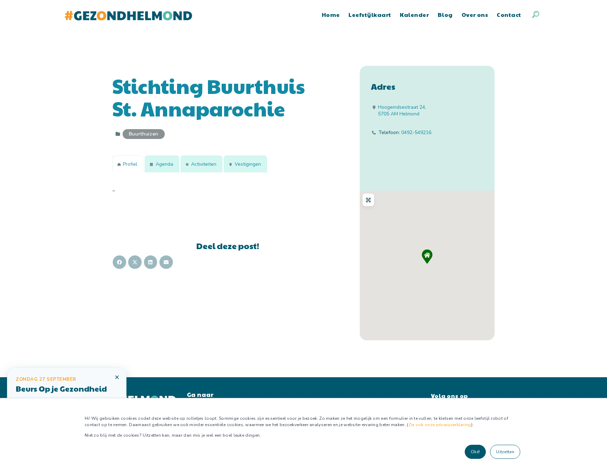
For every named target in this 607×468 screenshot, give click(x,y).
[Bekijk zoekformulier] (535, 14)
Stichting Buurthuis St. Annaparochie (208, 97)
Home (331, 15)
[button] (427, 256)
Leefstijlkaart (369, 15)
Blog (445, 15)
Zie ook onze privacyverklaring (440, 425)
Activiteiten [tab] (203, 164)
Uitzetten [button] (505, 452)
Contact (509, 15)
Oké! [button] (475, 452)
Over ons (475, 15)
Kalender (414, 15)
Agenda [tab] (164, 164)
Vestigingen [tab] (248, 164)
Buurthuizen (144, 134)
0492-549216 (416, 132)
